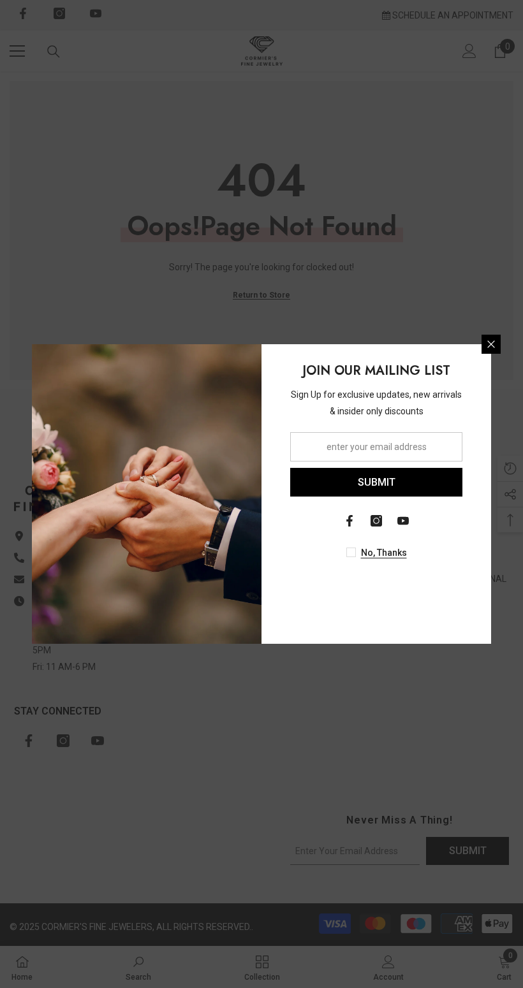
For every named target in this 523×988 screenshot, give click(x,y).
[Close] (491, 344)
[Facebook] (349, 520)
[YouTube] (403, 520)
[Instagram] (376, 520)
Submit (376, 482)
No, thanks (384, 553)
